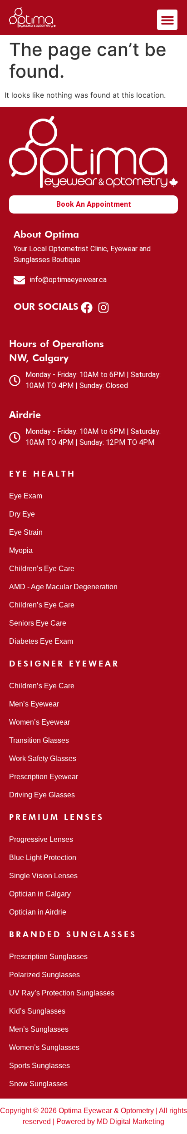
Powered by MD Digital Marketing (110, 1121)
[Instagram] (103, 307)
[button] (167, 19)
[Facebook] (87, 307)
